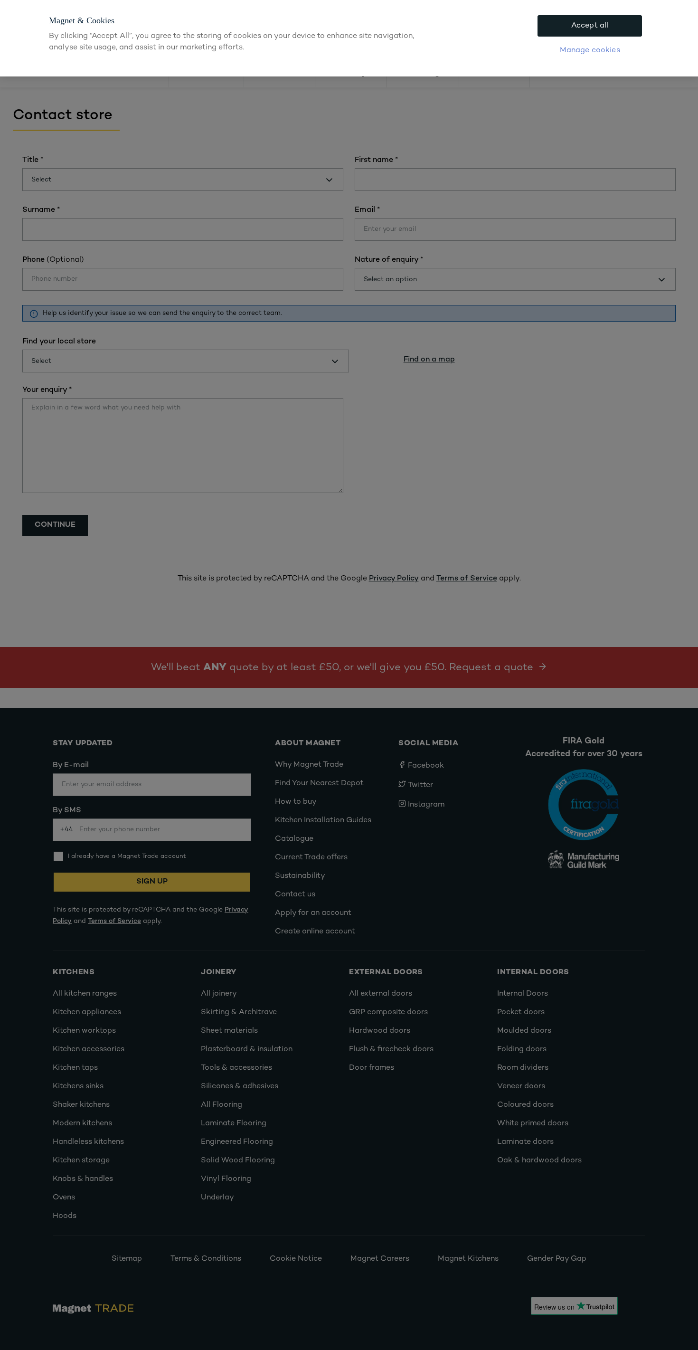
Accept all (590, 26)
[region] (349, 38)
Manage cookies (590, 51)
